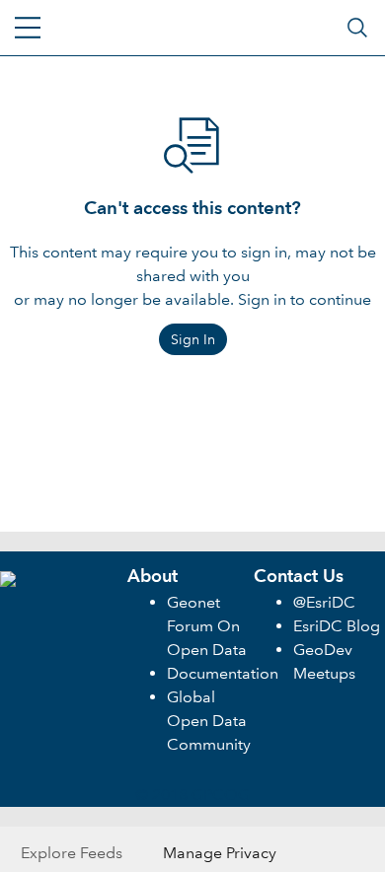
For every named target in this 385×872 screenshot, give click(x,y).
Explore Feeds (71, 852)
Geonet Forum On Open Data (207, 626)
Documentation (222, 673)
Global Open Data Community (209, 721)
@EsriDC (324, 602)
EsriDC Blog (336, 626)
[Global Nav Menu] (27, 27)
